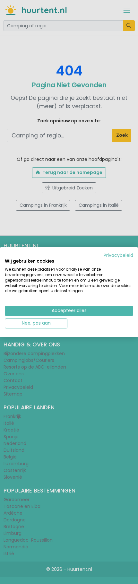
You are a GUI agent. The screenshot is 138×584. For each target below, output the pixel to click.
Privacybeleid (118, 255)
